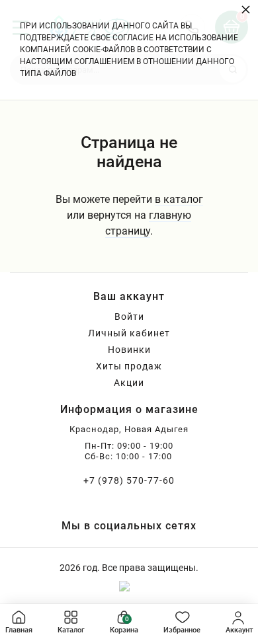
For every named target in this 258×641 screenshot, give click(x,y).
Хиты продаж (129, 366)
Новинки (129, 349)
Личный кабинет (129, 333)
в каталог (179, 199)
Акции (129, 382)
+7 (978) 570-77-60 (129, 480)
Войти (129, 316)
